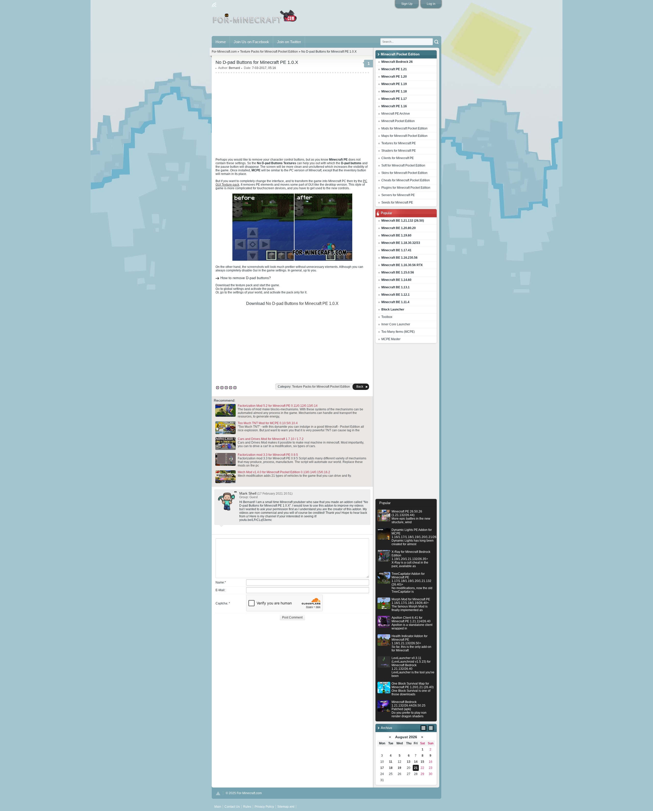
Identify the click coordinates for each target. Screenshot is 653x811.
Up (218, 793)
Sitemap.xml (285, 806)
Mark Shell (247, 493)
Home (221, 42)
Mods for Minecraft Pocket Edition (404, 128)
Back (359, 386)
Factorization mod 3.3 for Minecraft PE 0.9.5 (268, 455)
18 (391, 768)
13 (408, 762)
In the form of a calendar (423, 728)
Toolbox (386, 317)
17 (382, 768)
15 (422, 762)
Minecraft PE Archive (395, 113)
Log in (431, 4)
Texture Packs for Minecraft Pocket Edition (269, 51)
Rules (247, 806)
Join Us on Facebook (251, 42)
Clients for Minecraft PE (397, 158)
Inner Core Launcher (395, 324)
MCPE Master (390, 339)
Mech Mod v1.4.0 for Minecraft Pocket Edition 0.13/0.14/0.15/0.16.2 (284, 472)
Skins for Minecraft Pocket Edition (404, 173)
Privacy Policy (264, 806)
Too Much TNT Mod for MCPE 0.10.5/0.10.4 (268, 423)
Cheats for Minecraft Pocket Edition (405, 180)
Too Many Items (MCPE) (398, 331)
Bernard (234, 68)
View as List (431, 728)
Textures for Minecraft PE (398, 143)
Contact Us (232, 806)
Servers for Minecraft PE (398, 195)
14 (416, 762)
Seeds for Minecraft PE (397, 202)
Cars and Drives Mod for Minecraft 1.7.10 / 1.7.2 (271, 439)
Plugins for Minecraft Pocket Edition (405, 187)
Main (255, 19)
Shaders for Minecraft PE (398, 150)
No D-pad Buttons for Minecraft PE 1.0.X (302, 303)
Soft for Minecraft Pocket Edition (403, 165)
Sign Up (406, 4)
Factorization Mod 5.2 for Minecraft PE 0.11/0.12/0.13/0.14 (278, 406)
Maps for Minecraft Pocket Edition (404, 136)
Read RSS (214, 5)
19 (399, 768)
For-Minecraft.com (224, 51)
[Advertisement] (406, 422)
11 (390, 762)
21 (416, 768)
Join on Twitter (289, 42)
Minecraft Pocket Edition (398, 121)
